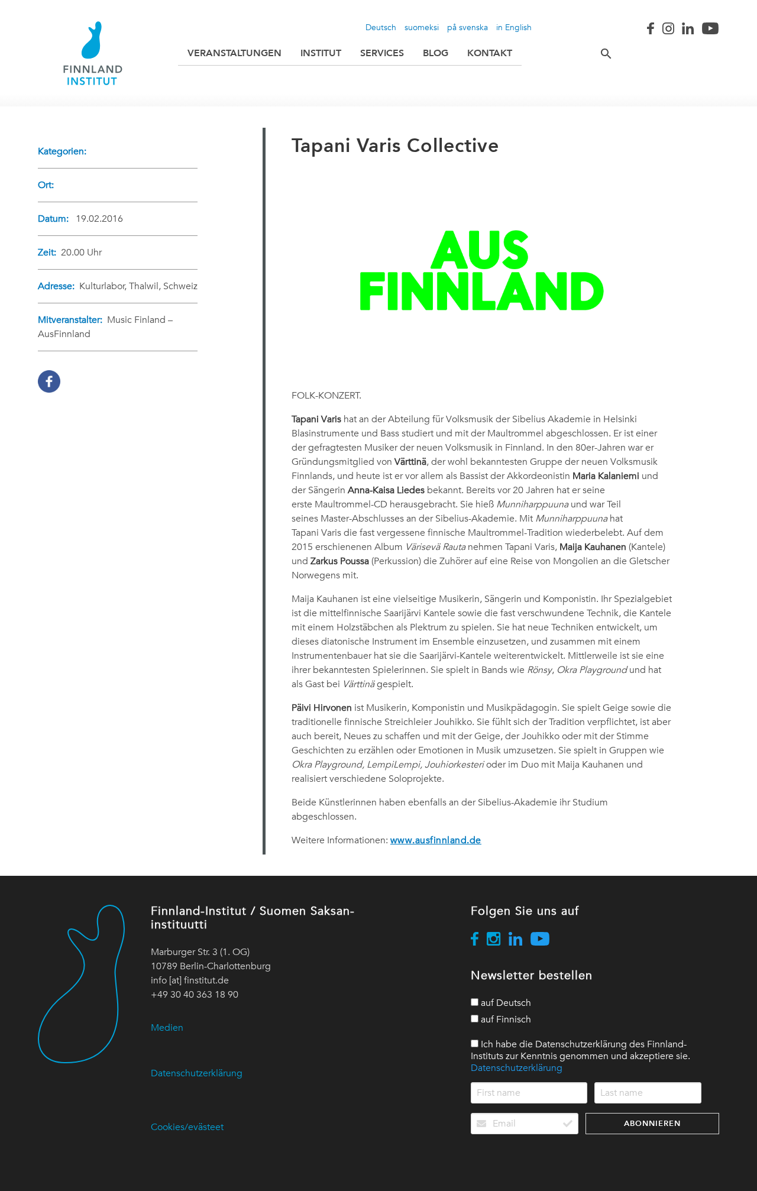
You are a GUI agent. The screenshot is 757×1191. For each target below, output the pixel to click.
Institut (320, 53)
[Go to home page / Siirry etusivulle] (93, 53)
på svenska (467, 27)
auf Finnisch (504, 1019)
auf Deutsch (504, 1003)
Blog (435, 53)
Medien (167, 1028)
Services (382, 53)
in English (514, 27)
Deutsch (380, 27)
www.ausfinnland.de (435, 840)
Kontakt (489, 53)
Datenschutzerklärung (196, 1073)
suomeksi (422, 27)
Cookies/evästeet (187, 1127)
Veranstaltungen (234, 53)
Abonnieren (652, 1123)
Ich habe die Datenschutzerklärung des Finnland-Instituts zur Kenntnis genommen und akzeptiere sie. (580, 1056)
